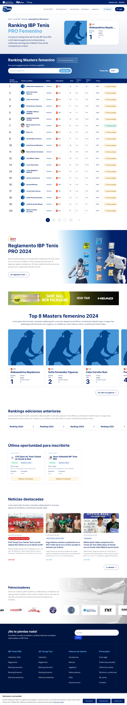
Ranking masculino (15, 667)
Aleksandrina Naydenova (102, 27)
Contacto (102, 682)
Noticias (121, 2)
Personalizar (89, 701)
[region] (63, 699)
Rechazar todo (103, 701)
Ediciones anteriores (15, 677)
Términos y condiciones (108, 672)
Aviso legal (103, 657)
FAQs (71, 677)
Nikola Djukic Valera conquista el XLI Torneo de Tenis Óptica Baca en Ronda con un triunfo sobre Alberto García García (101, 545)
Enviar (78, 637)
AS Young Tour (61, 9)
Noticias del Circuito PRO (55, 538)
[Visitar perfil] (63, 86)
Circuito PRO (48, 9)
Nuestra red (113, 2)
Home (10, 19)
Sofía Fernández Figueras (63, 372)
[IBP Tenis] (7, 9)
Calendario (42, 657)
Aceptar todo (118, 701)
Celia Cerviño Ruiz (96, 372)
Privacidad (104, 651)
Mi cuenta (103, 677)
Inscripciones (74, 9)
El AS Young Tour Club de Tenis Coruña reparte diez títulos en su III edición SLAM (25, 543)
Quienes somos (74, 682)
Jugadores (95, 9)
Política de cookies (58, 702)
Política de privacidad (107, 662)
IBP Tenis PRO (14, 651)
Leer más (11, 559)
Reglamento (12, 662)
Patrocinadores (74, 672)
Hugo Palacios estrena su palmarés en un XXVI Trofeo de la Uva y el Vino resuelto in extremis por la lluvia (63, 545)
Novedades (87, 538)
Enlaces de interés (77, 651)
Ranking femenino (15, 672)
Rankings (84, 9)
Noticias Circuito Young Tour (19, 538)
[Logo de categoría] (25, 523)
